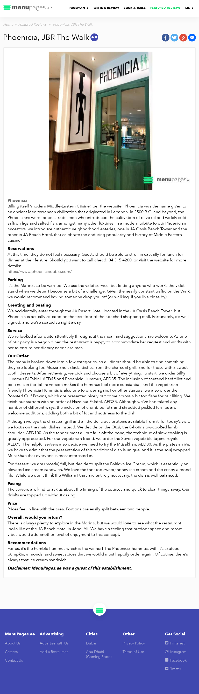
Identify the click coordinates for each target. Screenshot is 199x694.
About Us (12, 643)
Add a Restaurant (54, 651)
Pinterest (177, 643)
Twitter (175, 669)
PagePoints (79, 8)
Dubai (91, 643)
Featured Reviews (165, 8)
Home (8, 24)
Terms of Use (133, 651)
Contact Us (14, 660)
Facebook (178, 660)
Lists (189, 8)
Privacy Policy (134, 643)
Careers (11, 651)
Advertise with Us (54, 643)
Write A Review (106, 8)
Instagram (178, 651)
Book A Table (135, 8)
